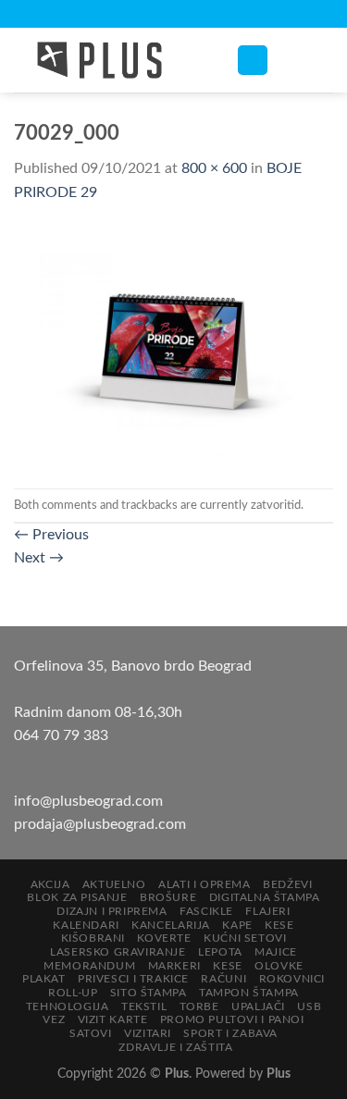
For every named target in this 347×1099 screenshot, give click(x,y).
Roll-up (72, 992)
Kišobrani (93, 938)
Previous (51, 534)
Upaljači (258, 1006)
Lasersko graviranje (118, 951)
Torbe (199, 1006)
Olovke (279, 965)
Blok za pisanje (77, 897)
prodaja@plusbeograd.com (100, 824)
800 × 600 (214, 168)
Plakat (44, 978)
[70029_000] (173, 346)
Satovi (90, 1033)
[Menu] (252, 60)
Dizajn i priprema (111, 911)
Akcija (50, 884)
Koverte (164, 938)
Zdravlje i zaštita (175, 1047)
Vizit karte (113, 1019)
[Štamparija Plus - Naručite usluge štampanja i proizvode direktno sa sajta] (111, 60)
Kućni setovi (245, 938)
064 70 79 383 (61, 735)
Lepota (220, 951)
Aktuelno (114, 884)
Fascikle (206, 911)
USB (309, 1006)
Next (39, 557)
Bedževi (287, 884)
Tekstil (144, 1006)
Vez (54, 1019)
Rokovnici (292, 978)
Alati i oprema (204, 884)
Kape (237, 925)
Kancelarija (170, 925)
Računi (223, 978)
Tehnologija (67, 1006)
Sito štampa (148, 992)
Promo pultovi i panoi (232, 1019)
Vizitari (147, 1033)
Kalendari (86, 925)
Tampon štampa (249, 992)
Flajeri (267, 911)
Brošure (168, 897)
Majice (275, 951)
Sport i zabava (230, 1033)
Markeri (174, 965)
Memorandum (89, 965)
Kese (279, 925)
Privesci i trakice (133, 978)
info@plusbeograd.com (88, 801)
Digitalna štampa (264, 897)
